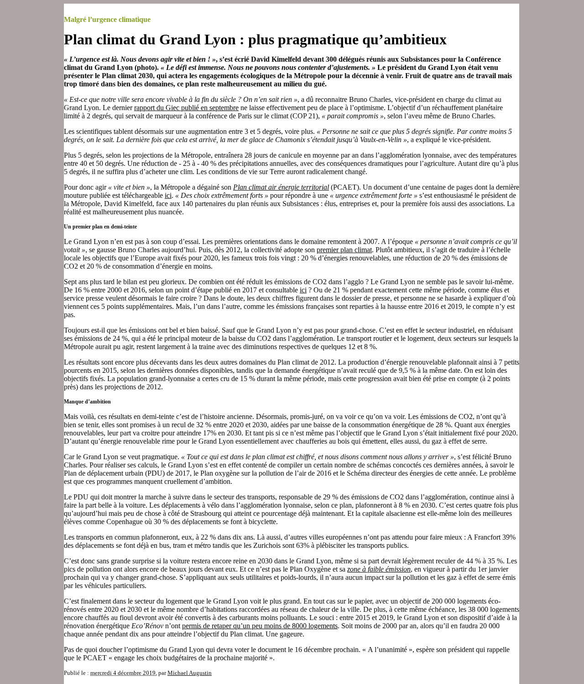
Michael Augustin (189, 672)
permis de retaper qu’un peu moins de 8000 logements (260, 626)
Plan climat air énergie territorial (281, 187)
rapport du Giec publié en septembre (186, 107)
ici (168, 195)
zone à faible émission (379, 569)
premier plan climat (344, 250)
